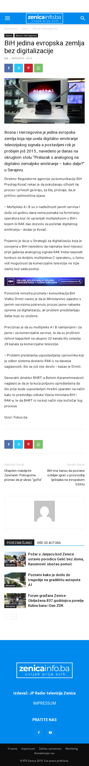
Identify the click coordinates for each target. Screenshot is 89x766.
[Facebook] (8, 68)
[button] (7, 18)
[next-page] (14, 616)
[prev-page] (7, 616)
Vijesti (25, 28)
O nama (12, 748)
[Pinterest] (28, 68)
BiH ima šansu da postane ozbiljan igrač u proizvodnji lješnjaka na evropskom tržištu (66, 477)
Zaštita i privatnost (50, 748)
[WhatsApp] (38, 68)
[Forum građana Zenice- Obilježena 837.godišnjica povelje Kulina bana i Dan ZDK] (15, 600)
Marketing (71, 748)
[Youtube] (50, 732)
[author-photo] (44, 521)
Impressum (28, 748)
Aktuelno (10, 564)
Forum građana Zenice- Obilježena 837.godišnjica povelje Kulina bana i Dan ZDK (56, 600)
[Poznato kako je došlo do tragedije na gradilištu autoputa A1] (15, 579)
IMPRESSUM (44, 703)
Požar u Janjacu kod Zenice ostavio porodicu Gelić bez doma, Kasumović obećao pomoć (56, 559)
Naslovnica (10, 28)
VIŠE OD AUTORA (49, 543)
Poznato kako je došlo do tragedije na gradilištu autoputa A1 (54, 580)
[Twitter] (18, 68)
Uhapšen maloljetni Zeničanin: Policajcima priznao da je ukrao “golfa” (23, 475)
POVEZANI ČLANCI (19, 543)
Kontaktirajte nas (44, 753)
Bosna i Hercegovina (45, 28)
